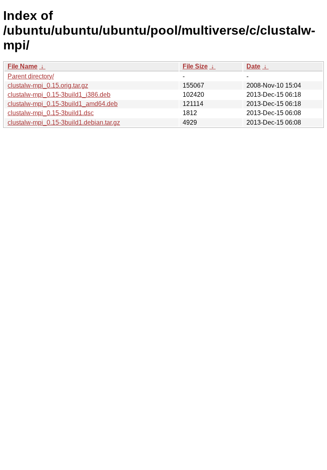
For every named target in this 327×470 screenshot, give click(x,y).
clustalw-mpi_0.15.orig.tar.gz (48, 85)
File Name (22, 66)
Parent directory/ (31, 76)
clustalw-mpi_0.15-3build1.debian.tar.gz (64, 122)
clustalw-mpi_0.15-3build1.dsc (51, 113)
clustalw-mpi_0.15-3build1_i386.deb (59, 94)
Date (253, 66)
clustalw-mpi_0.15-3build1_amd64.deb (63, 103)
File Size (195, 66)
